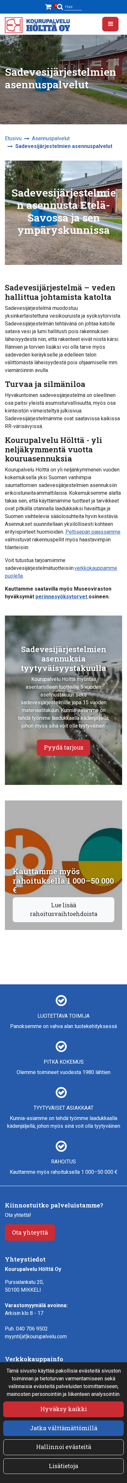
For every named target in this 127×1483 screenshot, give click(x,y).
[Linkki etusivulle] (37, 25)
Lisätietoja (63, 1466)
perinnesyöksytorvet (62, 597)
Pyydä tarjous (63, 747)
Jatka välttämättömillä (63, 1428)
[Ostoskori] (49, 7)
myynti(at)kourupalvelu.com (36, 1336)
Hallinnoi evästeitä (63, 1447)
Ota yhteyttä (30, 1232)
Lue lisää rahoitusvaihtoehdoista (63, 909)
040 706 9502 (32, 1329)
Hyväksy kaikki (63, 1409)
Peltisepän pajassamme (92, 532)
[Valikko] (110, 24)
